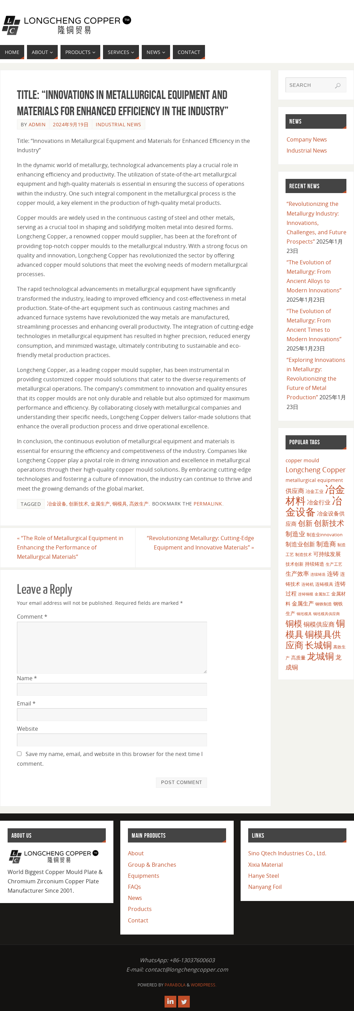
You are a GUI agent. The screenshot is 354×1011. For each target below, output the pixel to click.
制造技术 (303, 554)
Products (140, 909)
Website (27, 728)
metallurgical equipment (314, 480)
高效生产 (139, 503)
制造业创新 (300, 544)
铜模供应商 (319, 624)
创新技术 (78, 503)
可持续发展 (327, 554)
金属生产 (100, 503)
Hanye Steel (263, 876)
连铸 (333, 573)
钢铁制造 (323, 604)
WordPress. (203, 985)
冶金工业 (315, 491)
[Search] (337, 85)
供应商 (295, 490)
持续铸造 (314, 564)
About (136, 853)
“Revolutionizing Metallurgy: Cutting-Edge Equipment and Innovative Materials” (200, 542)
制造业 (295, 533)
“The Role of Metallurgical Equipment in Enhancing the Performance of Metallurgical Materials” (70, 547)
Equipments (143, 876)
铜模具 (119, 503)
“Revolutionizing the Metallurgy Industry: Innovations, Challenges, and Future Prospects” (316, 222)
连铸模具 (324, 584)
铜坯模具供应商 (326, 613)
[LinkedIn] (170, 1002)
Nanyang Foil (265, 887)
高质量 (298, 657)
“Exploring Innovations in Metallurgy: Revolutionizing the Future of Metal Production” (316, 378)
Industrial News (118, 124)
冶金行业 (318, 502)
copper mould (302, 460)
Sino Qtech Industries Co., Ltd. (287, 853)
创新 (305, 523)
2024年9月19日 (70, 124)
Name (27, 678)
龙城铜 (320, 656)
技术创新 (295, 564)
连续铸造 (318, 574)
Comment (32, 616)
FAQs (134, 887)
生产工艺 (334, 564)
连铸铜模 (305, 594)
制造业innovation (325, 534)
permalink (208, 503)
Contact (138, 920)
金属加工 (322, 593)
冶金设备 (56, 503)
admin (37, 124)
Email (26, 703)
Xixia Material (265, 864)
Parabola (175, 985)
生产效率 (297, 573)
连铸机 (307, 584)
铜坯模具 (304, 613)
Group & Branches (152, 864)
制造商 (326, 543)
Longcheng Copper (316, 469)
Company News (307, 139)
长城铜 (318, 645)
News (135, 898)
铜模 (294, 623)
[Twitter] (184, 1002)
